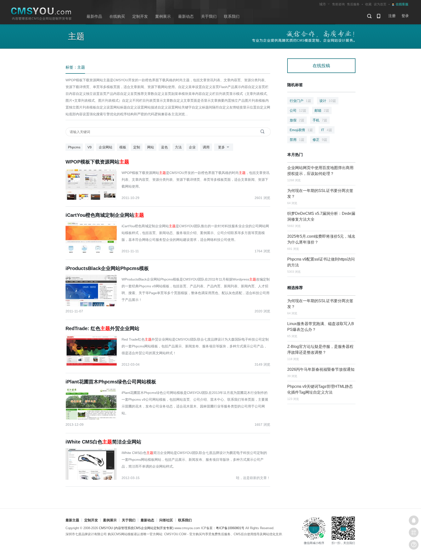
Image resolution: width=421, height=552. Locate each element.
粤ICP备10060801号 (230, 528)
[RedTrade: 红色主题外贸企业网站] (94, 350)
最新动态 (186, 16)
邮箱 (322, 110)
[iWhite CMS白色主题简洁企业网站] (94, 464)
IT (326, 130)
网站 (150, 147)
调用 (206, 147)
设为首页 (380, 4)
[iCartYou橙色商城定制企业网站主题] (94, 237)
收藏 (368, 4)
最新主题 (72, 520)
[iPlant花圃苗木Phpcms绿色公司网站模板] (94, 404)
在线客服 (414, 520)
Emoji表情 (301, 130)
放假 (297, 120)
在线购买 (117, 16)
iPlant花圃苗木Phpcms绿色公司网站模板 (111, 381)
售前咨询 (338, 4)
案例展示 (163, 16)
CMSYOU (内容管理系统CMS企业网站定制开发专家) (136, 528)
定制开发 (140, 16)
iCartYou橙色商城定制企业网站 (105, 215)
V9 (89, 147)
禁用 (297, 140)
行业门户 (300, 101)
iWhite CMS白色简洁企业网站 (103, 441)
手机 (320, 120)
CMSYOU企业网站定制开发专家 (41, 14)
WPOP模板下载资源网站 (97, 161)
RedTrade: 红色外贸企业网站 (102, 328)
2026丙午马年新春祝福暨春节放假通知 (320, 369)
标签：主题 (75, 67)
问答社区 (166, 520)
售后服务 (353, 4)
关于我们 (209, 16)
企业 (192, 147)
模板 (122, 147)
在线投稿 (321, 65)
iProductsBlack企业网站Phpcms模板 (107, 268)
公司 (298, 110)
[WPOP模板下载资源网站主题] (94, 184)
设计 (327, 101)
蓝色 (164, 147)
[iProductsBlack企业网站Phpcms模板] (94, 290)
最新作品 (94, 16)
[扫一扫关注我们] (414, 532)
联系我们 (231, 16)
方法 (178, 147)
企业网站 (105, 147)
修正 (320, 140)
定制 (136, 147)
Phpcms (74, 147)
